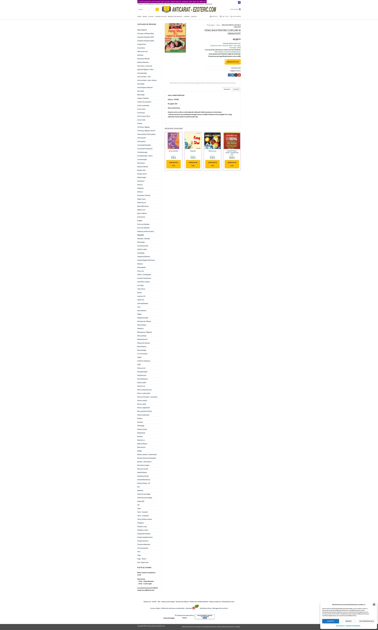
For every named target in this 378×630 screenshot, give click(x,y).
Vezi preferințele (366, 621)
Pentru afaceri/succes (144, 390)
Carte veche (141, 109)
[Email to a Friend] (235, 74)
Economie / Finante (143, 195)
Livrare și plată (160, 16)
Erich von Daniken (143, 224)
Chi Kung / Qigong (143, 127)
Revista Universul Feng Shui (146, 458)
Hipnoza (140, 264)
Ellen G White (142, 213)
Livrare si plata (155, 608)
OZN (138, 364)
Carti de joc (141, 113)
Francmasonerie (142, 246)
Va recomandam (142, 548)
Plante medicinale (143, 415)
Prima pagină (210, 25)
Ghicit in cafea (142, 249)
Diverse (139, 184)
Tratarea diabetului (143, 544)
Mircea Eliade (141, 336)
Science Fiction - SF (143, 483)
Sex (138, 487)
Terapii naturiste (142, 541)
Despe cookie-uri (340, 625)
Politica (139, 418)
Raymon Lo (141, 440)
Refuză (349, 621)
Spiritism (140, 490)
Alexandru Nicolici (143, 58)
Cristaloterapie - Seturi (144, 156)
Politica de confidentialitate (199, 601)
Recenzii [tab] (236, 89)
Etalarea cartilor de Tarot (145, 231)
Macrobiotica (141, 310)
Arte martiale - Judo (144, 76)
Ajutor (151, 16)
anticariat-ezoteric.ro (178, 4)
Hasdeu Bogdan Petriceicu (146, 260)
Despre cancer (142, 174)
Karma (139, 292)
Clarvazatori (141, 141)
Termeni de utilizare (182, 601)
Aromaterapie (142, 73)
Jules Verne (141, 289)
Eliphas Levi (141, 210)
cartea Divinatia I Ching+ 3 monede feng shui (232, 152)
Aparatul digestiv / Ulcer (145, 69)
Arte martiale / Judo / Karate (147, 80)
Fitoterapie (141, 242)
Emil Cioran (141, 217)
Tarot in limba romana (144, 519)
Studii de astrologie (143, 494)
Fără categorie (142, 30)
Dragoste (140, 188)
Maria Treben (141, 325)
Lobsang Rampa (142, 303)
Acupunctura (141, 44)
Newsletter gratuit (175, 16)
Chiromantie (141, 138)
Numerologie (141, 350)
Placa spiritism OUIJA (144, 411)
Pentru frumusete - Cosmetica (147, 397)
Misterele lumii (142, 339)
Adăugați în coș (233, 62)
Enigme (139, 220)
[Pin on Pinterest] (239, 74)
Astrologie (140, 84)
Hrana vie (140, 271)
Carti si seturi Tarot (143, 116)
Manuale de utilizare (144, 321)
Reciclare (189, 608)
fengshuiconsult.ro (188, 4)
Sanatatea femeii (143, 476)
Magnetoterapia (142, 318)
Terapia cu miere (142, 530)
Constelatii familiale (144, 145)
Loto (138, 307)
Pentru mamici (142, 400)
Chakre (139, 123)
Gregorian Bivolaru (143, 256)
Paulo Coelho (141, 382)
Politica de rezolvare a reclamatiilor (173, 608)
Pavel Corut (141, 386)
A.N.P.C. (154, 601)
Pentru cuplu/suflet (143, 393)
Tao (138, 505)
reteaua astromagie (167, 601)
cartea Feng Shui (173, 151)
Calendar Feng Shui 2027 (145, 37)
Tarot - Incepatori (143, 515)
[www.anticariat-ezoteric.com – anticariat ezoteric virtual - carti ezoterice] (189, 9)
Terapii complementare (145, 537)
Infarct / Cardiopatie (144, 274)
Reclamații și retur (228, 601)
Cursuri (186, 16)
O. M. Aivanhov (142, 354)
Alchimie (140, 55)
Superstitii (140, 501)
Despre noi (147, 601)
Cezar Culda (141, 120)
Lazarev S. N (141, 296)
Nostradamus (141, 346)
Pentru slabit (141, 404)
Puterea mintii (142, 429)
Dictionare (140, 181)
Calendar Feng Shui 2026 (145, 41)
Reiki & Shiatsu (142, 444)
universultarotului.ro (199, 4)
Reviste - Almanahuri (144, 462)
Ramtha (140, 436)
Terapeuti (140, 523)
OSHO (139, 357)
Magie (139, 314)
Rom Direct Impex (143, 465)
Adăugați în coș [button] (173, 164)
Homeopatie (141, 267)
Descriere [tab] (227, 89)
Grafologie (140, 253)
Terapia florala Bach (143, 534)
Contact (194, 16)
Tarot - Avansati (142, 512)
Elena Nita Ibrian (143, 206)
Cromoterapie (142, 159)
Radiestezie (141, 433)
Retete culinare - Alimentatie (147, 454)
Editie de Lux (141, 202)
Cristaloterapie (142, 152)
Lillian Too (140, 300)
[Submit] (157, 9)
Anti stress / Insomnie (144, 66)
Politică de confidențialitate (353, 625)
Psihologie (140, 425)
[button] (374, 604)
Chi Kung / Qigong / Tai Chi (146, 130)
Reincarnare (141, 447)
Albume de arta (142, 51)
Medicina (140, 328)
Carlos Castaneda (143, 105)
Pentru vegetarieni (143, 407)
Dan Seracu (141, 163)
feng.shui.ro (141, 4)
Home (139, 16)
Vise (138, 551)
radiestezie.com (208, 4)
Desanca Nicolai (142, 166)
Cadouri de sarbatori (144, 102)
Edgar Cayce (141, 199)
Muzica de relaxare (143, 343)
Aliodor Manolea (143, 62)
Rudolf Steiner (142, 472)
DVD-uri (140, 192)
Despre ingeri (141, 177)
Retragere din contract (220, 608)
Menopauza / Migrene (144, 332)
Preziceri (140, 422)
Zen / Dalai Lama (142, 562)
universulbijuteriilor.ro (149, 4)
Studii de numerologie (144, 497)
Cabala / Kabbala (143, 98)
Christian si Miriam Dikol (145, 33)
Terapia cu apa (142, 526)
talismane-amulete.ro (161, 4)
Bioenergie (141, 94)
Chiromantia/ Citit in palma (146, 134)
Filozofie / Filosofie (143, 238)
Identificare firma (206, 608)
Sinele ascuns (212, 151)
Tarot (139, 508)
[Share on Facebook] (229, 74)
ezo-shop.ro (170, 4)
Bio (159, 601)
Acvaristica (141, 48)
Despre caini (141, 170)
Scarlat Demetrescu (143, 479)
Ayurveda (140, 91)
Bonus (145, 16)
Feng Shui (140, 235)
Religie (139, 451)
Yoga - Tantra (141, 559)
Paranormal (141, 368)
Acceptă (330, 621)
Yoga (139, 555)
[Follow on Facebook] (239, 2)
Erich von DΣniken (143, 228)
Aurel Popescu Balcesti (145, 87)
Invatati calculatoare (144, 278)
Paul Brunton (141, 375)
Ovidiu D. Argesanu (143, 361)
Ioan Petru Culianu (143, 282)
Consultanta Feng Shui (144, 148)
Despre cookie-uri (215, 601)
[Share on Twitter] (232, 74)
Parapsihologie (142, 372)
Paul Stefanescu (142, 379)
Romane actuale (142, 469)
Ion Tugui (140, 285)
